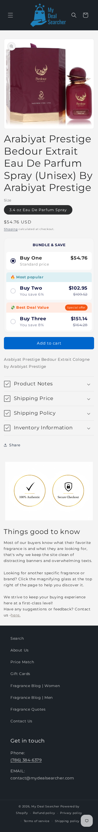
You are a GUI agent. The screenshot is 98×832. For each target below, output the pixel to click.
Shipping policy (67, 821)
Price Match (22, 662)
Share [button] (14, 445)
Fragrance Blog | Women (35, 685)
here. (15, 615)
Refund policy (44, 813)
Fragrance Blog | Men (31, 697)
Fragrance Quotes (28, 709)
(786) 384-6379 (26, 759)
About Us (19, 650)
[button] (10, 15)
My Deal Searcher (45, 806)
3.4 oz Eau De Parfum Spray (38, 209)
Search (17, 638)
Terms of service (37, 821)
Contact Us (21, 721)
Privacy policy (71, 813)
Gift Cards (20, 673)
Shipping (11, 229)
